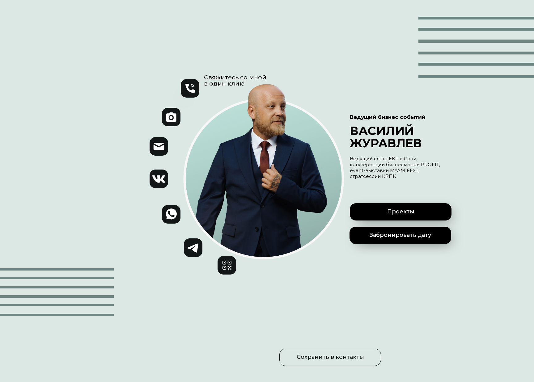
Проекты (400, 211)
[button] (227, 265)
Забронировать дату (400, 235)
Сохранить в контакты (330, 357)
